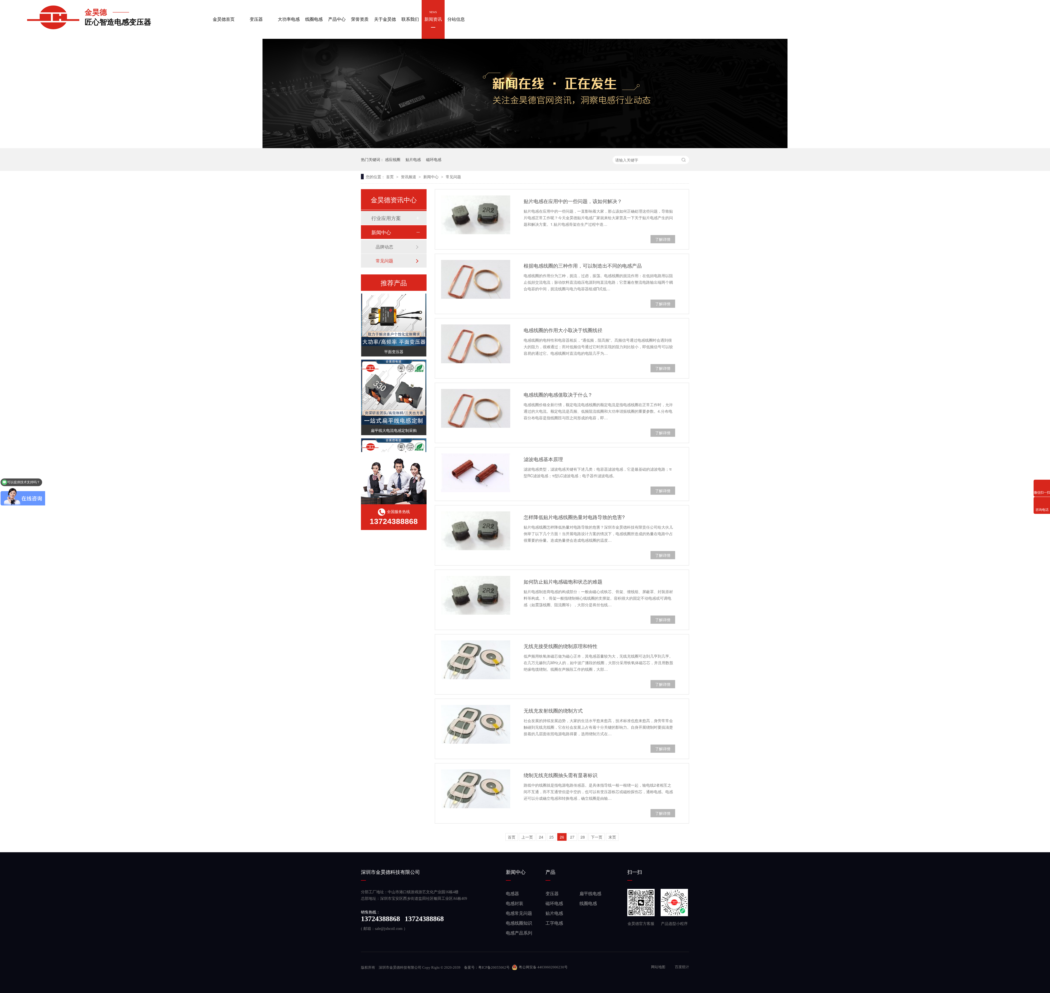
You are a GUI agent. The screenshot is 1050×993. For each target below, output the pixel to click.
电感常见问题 (519, 913)
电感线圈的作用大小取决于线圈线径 (563, 329)
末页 (612, 837)
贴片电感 (413, 159)
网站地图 (658, 967)
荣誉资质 (360, 16)
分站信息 (456, 16)
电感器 (512, 893)
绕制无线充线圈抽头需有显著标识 (560, 774)
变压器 (256, 16)
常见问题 (453, 176)
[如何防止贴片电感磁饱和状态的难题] (475, 595)
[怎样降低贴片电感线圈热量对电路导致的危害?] (475, 530)
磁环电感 (433, 159)
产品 (550, 872)
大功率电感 (289, 16)
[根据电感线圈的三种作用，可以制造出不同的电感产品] (475, 279)
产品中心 (337, 16)
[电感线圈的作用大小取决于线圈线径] (475, 343)
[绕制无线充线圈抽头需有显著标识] (475, 788)
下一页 (596, 837)
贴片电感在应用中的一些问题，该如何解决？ (573, 200)
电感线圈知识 (519, 923)
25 (551, 837)
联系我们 (410, 16)
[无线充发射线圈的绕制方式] (475, 724)
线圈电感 (314, 16)
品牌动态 (384, 247)
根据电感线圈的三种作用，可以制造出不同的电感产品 (583, 265)
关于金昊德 (385, 16)
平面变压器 (393, 341)
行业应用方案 (386, 217)
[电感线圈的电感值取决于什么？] (475, 408)
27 (572, 837)
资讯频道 (409, 176)
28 (583, 837)
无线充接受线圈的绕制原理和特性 (560, 645)
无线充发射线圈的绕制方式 (553, 710)
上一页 (527, 837)
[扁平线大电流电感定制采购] (393, 382)
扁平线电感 (590, 893)
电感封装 (514, 903)
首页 (390, 176)
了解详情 (662, 239)
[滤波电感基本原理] (475, 472)
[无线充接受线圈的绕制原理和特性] (475, 659)
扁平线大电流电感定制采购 (394, 420)
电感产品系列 (519, 933)
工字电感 (554, 923)
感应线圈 (392, 159)
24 (541, 837)
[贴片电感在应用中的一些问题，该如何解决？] (475, 214)
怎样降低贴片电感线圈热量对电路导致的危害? (574, 516)
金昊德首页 (224, 16)
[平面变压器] (393, 303)
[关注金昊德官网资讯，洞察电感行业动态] (525, 146)
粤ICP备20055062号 (494, 967)
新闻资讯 (433, 16)
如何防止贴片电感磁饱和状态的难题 (563, 581)
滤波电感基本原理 (543, 458)
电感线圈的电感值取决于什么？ (558, 394)
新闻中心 (431, 176)
